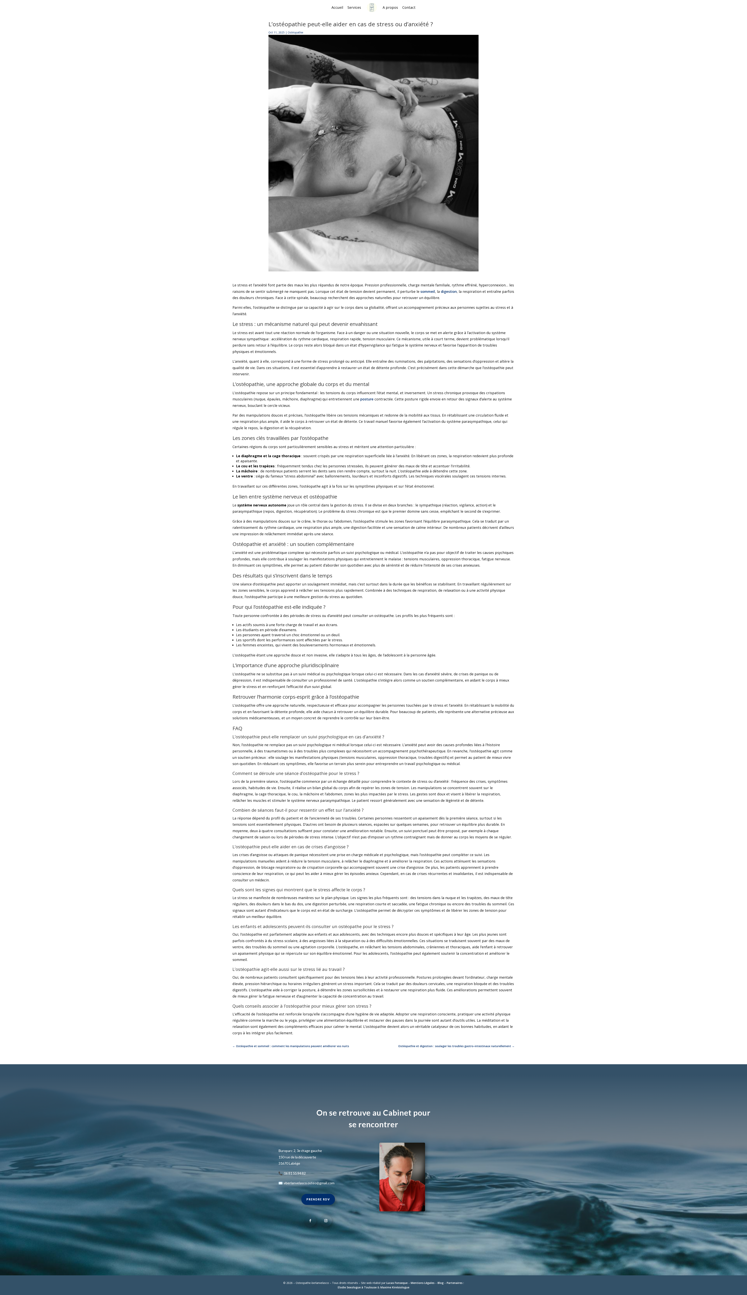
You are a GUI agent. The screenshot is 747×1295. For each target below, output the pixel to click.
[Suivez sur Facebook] (310, 1221)
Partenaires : (455, 1283)
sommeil (427, 291)
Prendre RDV (318, 1199)
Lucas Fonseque (397, 1283)
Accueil (337, 7)
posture (367, 399)
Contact (409, 7)
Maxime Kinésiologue (394, 1287)
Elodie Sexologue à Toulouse (357, 1287)
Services (354, 7)
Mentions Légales (422, 1283)
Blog (441, 1283)
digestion (449, 291)
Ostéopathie (295, 32)
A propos (390, 7)
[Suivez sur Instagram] (326, 1221)
